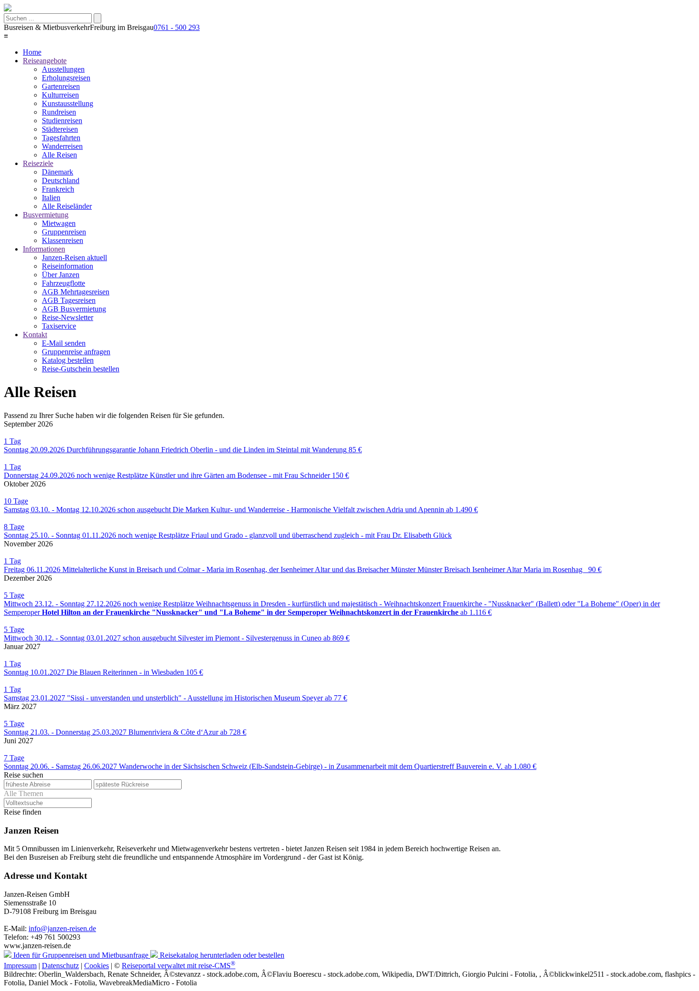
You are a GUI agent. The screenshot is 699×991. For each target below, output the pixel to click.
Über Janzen (60, 275)
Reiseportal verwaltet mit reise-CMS (178, 966)
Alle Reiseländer (67, 206)
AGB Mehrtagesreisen (75, 292)
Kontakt (35, 334)
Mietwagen (59, 223)
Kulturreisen (60, 95)
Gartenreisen (61, 86)
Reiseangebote (45, 61)
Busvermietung (45, 215)
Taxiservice (59, 326)
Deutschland (60, 180)
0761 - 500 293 (177, 27)
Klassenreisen (62, 240)
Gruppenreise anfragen (76, 352)
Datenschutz (60, 966)
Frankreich (58, 189)
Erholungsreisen (66, 78)
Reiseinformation (67, 266)
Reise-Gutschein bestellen (80, 369)
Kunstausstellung (67, 103)
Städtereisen (60, 129)
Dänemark (57, 172)
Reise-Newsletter (67, 317)
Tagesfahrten (61, 138)
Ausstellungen (63, 69)
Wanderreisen (62, 146)
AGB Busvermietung (74, 309)
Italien (51, 198)
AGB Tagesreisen (69, 300)
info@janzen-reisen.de (62, 928)
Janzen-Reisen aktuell (74, 257)
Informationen (44, 249)
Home (32, 52)
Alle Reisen (59, 155)
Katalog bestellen (68, 360)
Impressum (20, 966)
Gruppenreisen (64, 232)
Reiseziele (38, 163)
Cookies (96, 966)
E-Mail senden (64, 343)
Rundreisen (59, 112)
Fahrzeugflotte (63, 283)
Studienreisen (62, 121)
